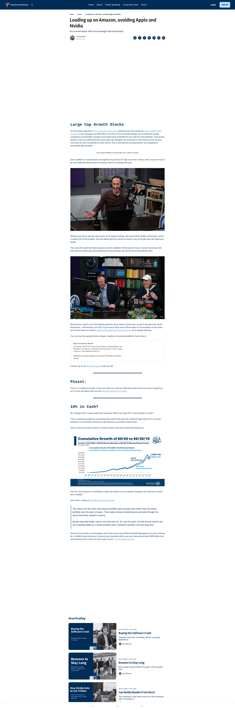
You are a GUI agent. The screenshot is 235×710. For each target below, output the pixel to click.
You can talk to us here (124, 539)
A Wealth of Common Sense (101, 500)
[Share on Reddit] (158, 38)
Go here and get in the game (114, 391)
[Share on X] (144, 38)
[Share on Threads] (149, 38)
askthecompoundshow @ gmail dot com (113, 330)
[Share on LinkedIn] (154, 38)
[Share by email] (135, 38)
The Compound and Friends (105, 131)
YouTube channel (94, 366)
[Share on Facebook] (139, 38)
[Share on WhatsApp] (163, 38)
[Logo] (16, 5)
